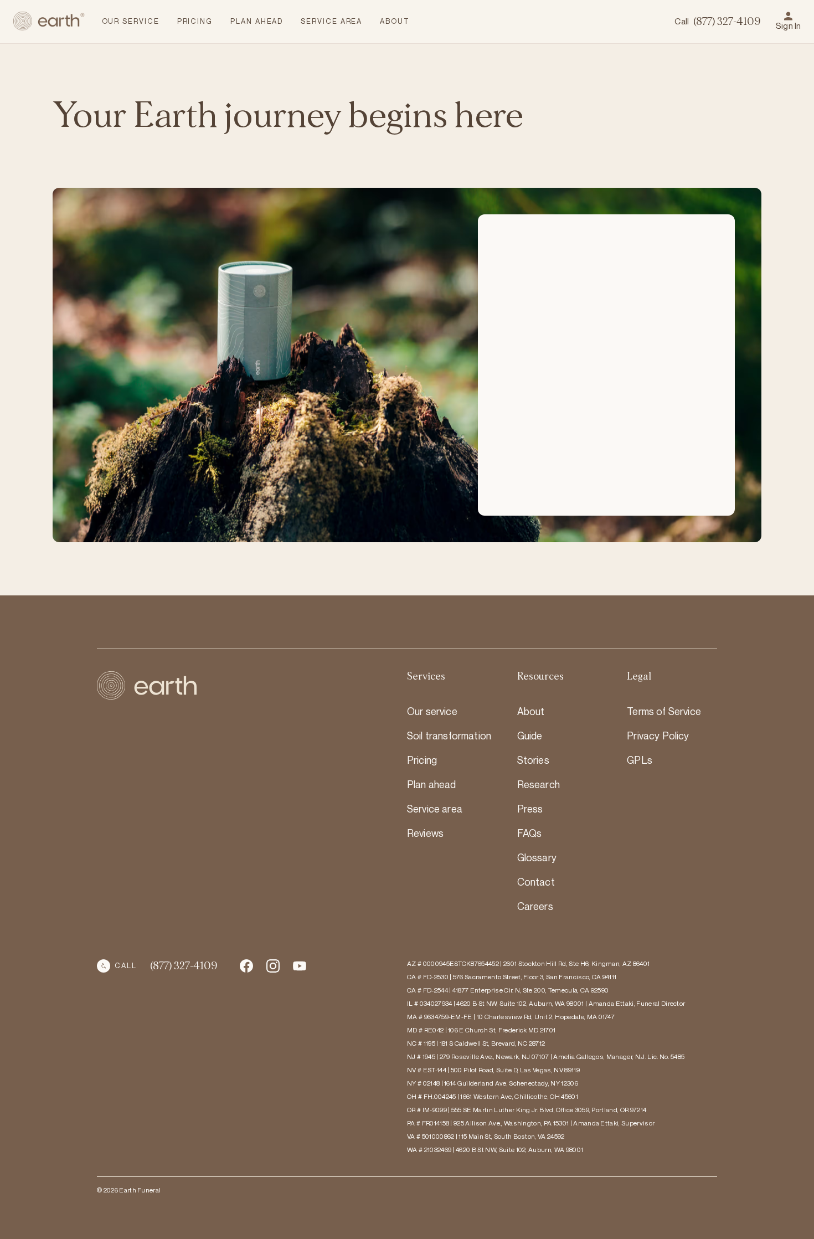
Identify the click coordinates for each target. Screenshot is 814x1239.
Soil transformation (449, 735)
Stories (533, 760)
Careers (535, 906)
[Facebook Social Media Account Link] (246, 966)
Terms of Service (664, 711)
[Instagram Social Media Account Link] (299, 966)
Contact (536, 882)
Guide (530, 735)
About (531, 711)
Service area (434, 809)
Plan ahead (431, 784)
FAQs (529, 833)
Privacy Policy (658, 735)
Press (530, 809)
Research (538, 784)
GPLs (639, 760)
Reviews (425, 833)
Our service (432, 711)
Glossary (537, 857)
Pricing (422, 760)
